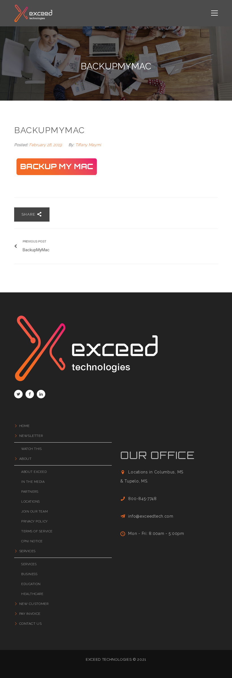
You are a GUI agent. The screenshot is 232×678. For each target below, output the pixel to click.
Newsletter (31, 436)
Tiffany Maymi (88, 145)
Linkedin (41, 394)
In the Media (33, 482)
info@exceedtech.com (150, 516)
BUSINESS (29, 574)
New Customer (33, 604)
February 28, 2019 (46, 145)
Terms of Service (37, 531)
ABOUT (25, 459)
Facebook (29, 394)
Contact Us (30, 624)
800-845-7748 (142, 498)
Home (24, 426)
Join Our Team (34, 511)
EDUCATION (31, 584)
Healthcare (32, 594)
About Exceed (34, 472)
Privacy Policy (34, 521)
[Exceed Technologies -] (33, 13)
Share (29, 214)
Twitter (18, 394)
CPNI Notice (32, 541)
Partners (29, 492)
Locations (30, 501)
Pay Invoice (29, 614)
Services (27, 551)
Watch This (31, 449)
